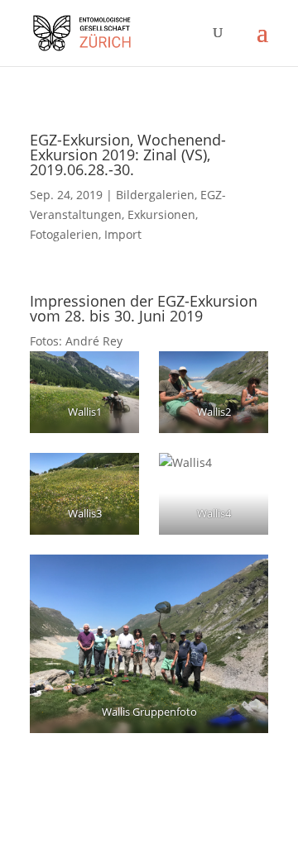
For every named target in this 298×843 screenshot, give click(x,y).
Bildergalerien (155, 194)
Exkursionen (161, 214)
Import (123, 234)
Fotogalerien (64, 234)
